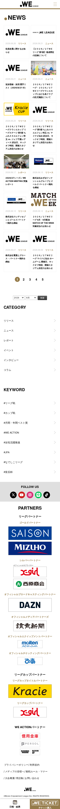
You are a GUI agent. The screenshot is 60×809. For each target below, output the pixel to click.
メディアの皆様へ (14, 771)
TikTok (46, 495)
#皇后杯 (8, 472)
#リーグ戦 (9, 403)
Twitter (13, 495)
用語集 (19, 778)
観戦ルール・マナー (37, 771)
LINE (38, 495)
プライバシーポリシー (16, 764)
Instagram (30, 495)
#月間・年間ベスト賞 (16, 422)
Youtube (21, 495)
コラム (7, 369)
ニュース (9, 330)
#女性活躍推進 (12, 442)
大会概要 (10, 778)
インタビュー (11, 360)
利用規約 (35, 764)
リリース (9, 320)
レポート (9, 340)
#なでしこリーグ (13, 462)
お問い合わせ (32, 778)
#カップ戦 (9, 413)
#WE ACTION (11, 432)
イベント (9, 350)
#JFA (7, 452)
